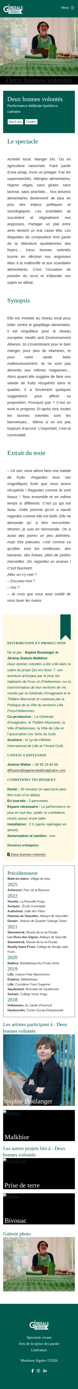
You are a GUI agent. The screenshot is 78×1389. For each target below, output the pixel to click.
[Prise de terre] (14, 1161)
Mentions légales (33, 1360)
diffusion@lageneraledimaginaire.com (36, 770)
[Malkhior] (11, 1113)
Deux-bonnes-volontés (28, 854)
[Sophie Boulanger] (39, 1070)
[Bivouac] (11, 1196)
